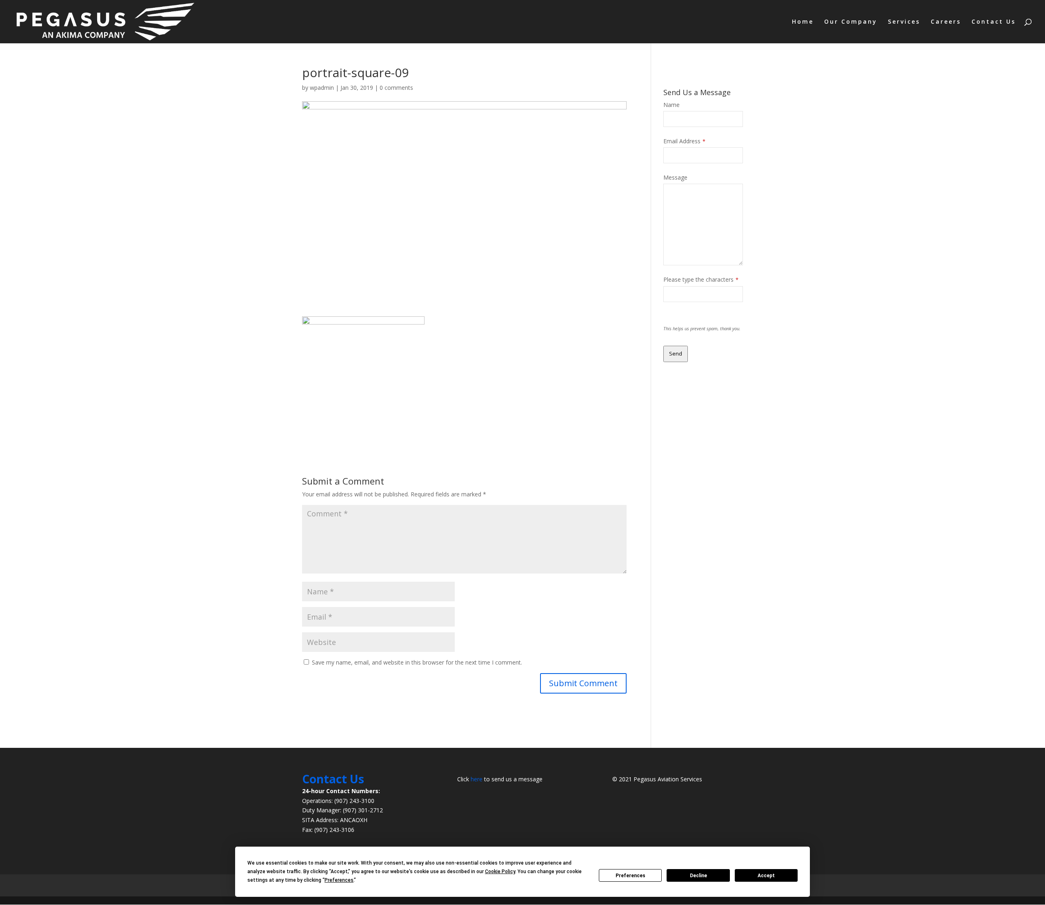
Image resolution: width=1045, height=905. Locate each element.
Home (803, 22)
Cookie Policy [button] (500, 871)
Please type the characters (700, 279)
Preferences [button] (339, 880)
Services (904, 22)
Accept (766, 875)
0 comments (396, 87)
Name (671, 105)
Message (675, 177)
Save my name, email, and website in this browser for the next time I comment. (417, 662)
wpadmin (322, 87)
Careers (946, 22)
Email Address (684, 141)
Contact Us (994, 22)
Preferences (630, 875)
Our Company (850, 22)
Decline (698, 875)
